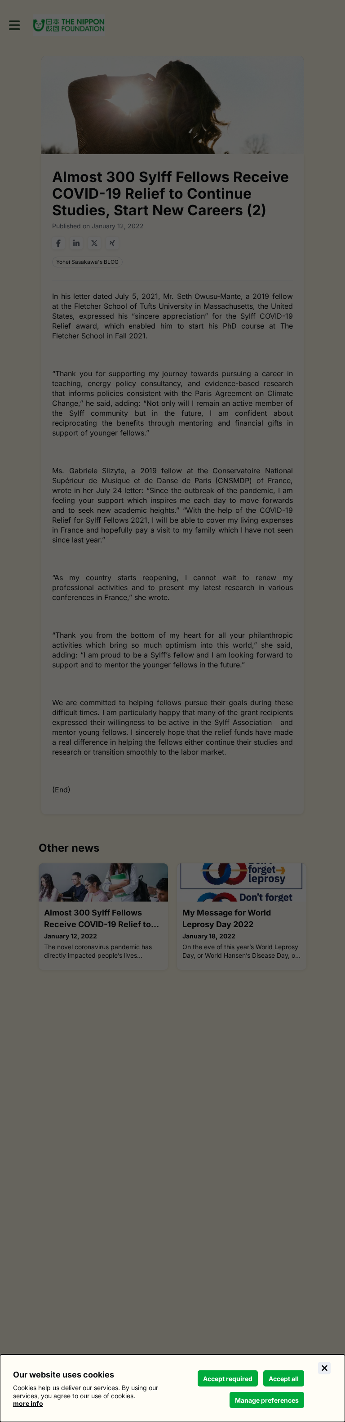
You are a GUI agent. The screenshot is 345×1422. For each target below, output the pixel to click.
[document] (172, 1388)
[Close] (324, 1368)
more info (28, 1403)
